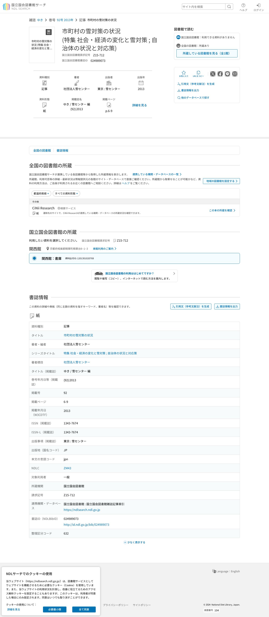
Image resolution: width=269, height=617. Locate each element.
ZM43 (67, 468)
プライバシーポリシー (115, 605)
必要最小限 (54, 609)
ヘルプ (243, 10)
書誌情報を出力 (190, 90)
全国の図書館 (42, 150)
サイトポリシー (142, 605)
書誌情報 (62, 150)
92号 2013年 (65, 20)
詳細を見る (139, 105)
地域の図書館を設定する (220, 181)
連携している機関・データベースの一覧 (155, 174)
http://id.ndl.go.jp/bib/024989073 (86, 524)
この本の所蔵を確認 (220, 210)
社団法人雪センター (77, 362)
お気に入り (183, 76)
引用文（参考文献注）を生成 (197, 84)
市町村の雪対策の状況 (78, 335)
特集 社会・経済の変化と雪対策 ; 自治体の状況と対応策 (100, 353)
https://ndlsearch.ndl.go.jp (82, 509)
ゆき (40, 20)
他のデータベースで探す (195, 97)
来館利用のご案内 (103, 248)
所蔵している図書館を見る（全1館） (207, 53)
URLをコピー (198, 76)
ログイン (259, 10)
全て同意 (84, 609)
